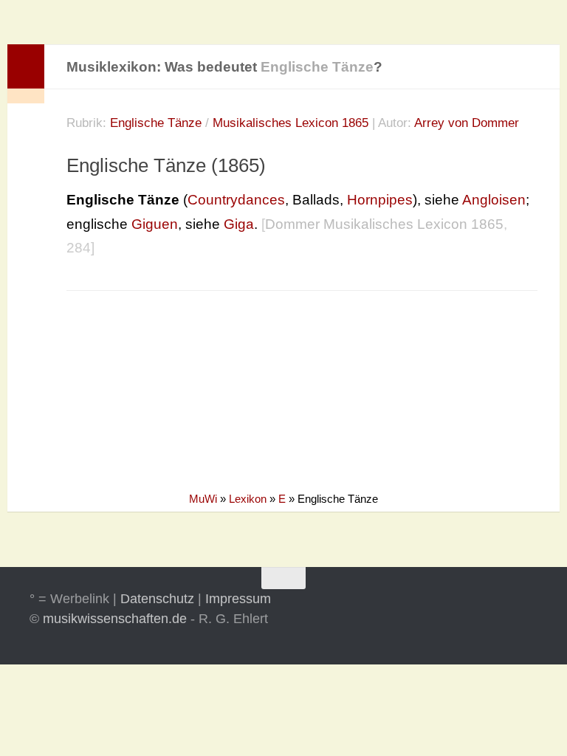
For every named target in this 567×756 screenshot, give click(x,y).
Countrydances (236, 199)
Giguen (154, 224)
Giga (239, 224)
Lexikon (248, 498)
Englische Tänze (156, 123)
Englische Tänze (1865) (166, 165)
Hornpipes (380, 199)
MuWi (203, 498)
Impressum (238, 598)
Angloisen (494, 199)
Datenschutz (157, 598)
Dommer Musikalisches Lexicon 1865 (384, 224)
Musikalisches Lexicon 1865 (290, 123)
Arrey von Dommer (466, 123)
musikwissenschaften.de (115, 618)
